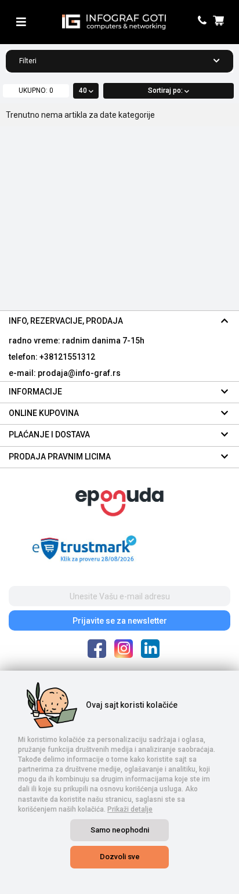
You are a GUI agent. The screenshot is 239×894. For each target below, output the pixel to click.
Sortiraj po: (166, 90)
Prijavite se (120, 620)
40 (84, 90)
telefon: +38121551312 (52, 356)
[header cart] (220, 22)
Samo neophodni (119, 830)
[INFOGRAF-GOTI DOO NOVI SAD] (114, 22)
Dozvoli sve (120, 856)
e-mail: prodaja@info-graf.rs (65, 373)
